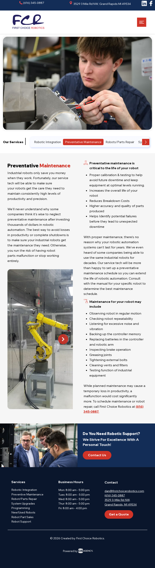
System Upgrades (23, 503)
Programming (20, 508)
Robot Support (21, 521)
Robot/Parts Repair (24, 499)
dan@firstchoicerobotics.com (124, 491)
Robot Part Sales (22, 517)
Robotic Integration (24, 490)
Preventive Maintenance (27, 494)
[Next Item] (63, 339)
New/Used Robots (23, 512)
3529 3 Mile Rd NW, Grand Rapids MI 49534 (102, 4)
